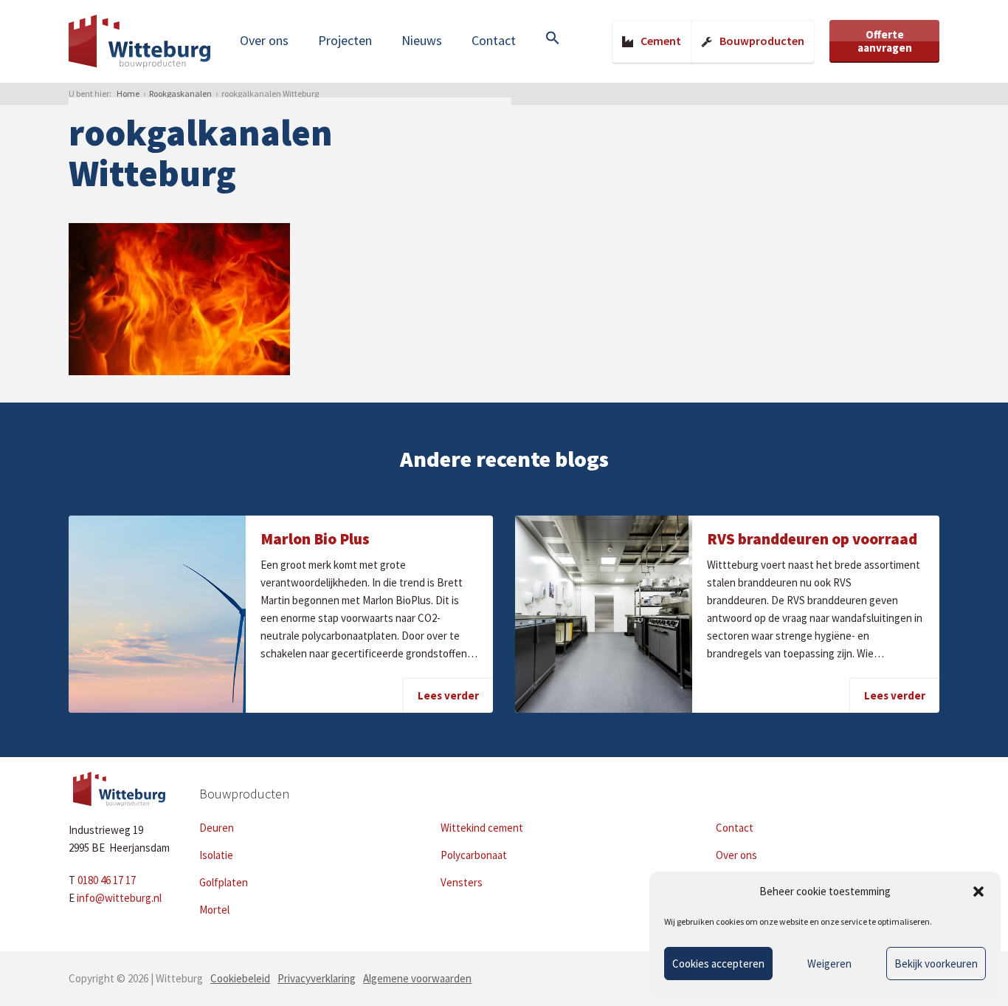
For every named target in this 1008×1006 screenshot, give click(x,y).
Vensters (462, 882)
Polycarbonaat (474, 855)
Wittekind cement (482, 828)
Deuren (216, 828)
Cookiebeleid (240, 978)
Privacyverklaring (316, 978)
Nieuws (421, 40)
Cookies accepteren (718, 964)
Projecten (345, 40)
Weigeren (829, 964)
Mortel (214, 910)
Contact (494, 40)
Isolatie (216, 855)
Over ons (264, 40)
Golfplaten (223, 882)
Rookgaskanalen (180, 93)
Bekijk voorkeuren (936, 964)
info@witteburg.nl (119, 898)
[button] (978, 891)
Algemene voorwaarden (417, 978)
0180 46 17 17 (106, 880)
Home (128, 93)
